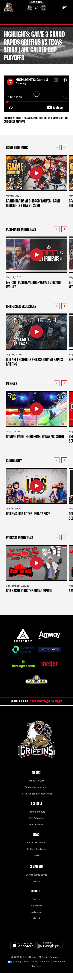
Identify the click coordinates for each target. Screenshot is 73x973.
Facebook (36, 905)
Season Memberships (36, 787)
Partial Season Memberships (36, 793)
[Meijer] (49, 664)
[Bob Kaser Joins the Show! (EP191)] (36, 563)
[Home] (8, 7)
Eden (38, 966)
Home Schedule (36, 811)
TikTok (36, 918)
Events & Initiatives (36, 875)
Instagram (36, 912)
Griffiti (36, 855)
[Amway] (49, 635)
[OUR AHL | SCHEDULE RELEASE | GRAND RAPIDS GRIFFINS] (36, 331)
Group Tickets (36, 780)
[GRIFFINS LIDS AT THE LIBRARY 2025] (36, 486)
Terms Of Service (40, 961)
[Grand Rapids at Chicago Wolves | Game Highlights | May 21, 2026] (36, 173)
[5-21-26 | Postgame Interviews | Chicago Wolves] (36, 255)
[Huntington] (23, 664)
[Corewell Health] (23, 649)
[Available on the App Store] (23, 945)
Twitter (36, 899)
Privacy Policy (21, 961)
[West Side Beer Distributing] (36, 679)
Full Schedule (36, 818)
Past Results (36, 824)
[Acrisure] (23, 635)
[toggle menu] (65, 7)
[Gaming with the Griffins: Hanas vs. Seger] (36, 409)
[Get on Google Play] (50, 945)
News (37, 881)
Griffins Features (36, 849)
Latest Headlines (36, 842)
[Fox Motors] (49, 649)
